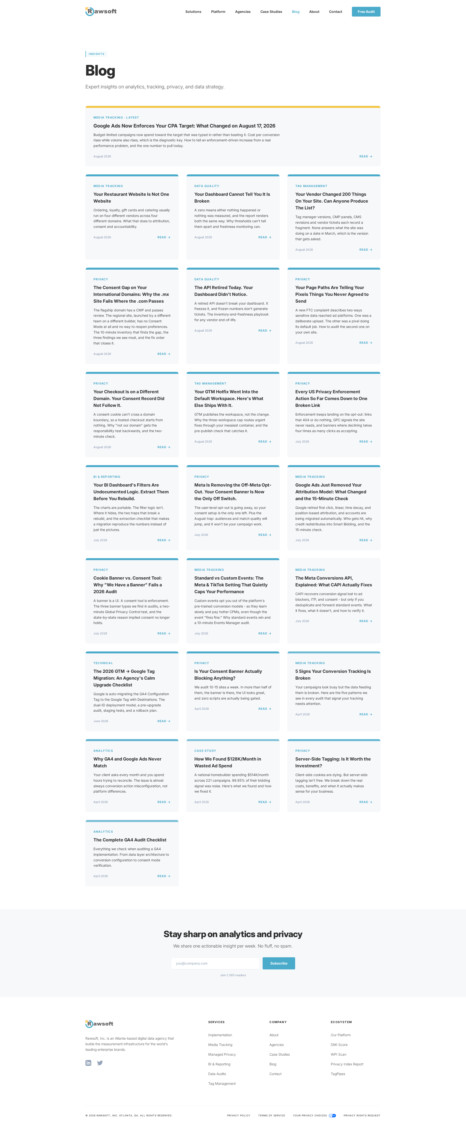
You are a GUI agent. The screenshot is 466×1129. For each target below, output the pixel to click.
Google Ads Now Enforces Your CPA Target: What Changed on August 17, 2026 (184, 126)
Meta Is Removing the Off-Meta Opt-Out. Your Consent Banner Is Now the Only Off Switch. (232, 491)
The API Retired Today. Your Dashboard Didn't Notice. (223, 291)
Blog (296, 11)
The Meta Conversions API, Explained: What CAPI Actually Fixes (333, 581)
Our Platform (341, 1035)
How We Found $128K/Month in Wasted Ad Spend (227, 762)
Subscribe (278, 963)
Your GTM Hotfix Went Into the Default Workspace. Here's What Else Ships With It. (228, 398)
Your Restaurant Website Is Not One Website (131, 198)
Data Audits (217, 1074)
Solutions (193, 11)
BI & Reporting (219, 1064)
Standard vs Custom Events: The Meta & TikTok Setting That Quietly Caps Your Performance (231, 584)
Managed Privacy (222, 1054)
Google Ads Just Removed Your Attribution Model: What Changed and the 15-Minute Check (330, 491)
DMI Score (339, 1045)
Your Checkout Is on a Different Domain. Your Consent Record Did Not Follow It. (128, 398)
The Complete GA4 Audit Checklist (129, 839)
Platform (218, 11)
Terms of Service (271, 1115)
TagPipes (338, 1074)
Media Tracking (220, 1045)
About (314, 11)
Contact (335, 11)
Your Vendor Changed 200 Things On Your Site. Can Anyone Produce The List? (331, 201)
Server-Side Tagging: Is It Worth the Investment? (333, 762)
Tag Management (222, 1083)
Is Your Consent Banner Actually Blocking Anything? (228, 675)
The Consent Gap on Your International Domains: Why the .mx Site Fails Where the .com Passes (131, 294)
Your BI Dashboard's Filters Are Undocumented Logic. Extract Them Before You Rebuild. (131, 491)
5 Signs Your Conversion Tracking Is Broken (333, 675)
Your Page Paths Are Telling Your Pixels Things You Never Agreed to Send (332, 294)
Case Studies (271, 11)
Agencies (243, 11)
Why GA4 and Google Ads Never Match (127, 762)
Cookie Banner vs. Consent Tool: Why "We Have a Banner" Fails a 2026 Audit (127, 584)
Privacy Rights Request (362, 1115)
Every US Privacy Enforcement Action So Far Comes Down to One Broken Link (331, 398)
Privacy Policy (238, 1115)
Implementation (220, 1035)
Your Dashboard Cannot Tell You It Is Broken (232, 198)
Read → (366, 156)
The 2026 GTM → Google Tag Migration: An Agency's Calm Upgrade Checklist (124, 678)
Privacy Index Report (347, 1064)
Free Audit (366, 11)
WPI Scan (338, 1054)
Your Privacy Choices (310, 1115)
